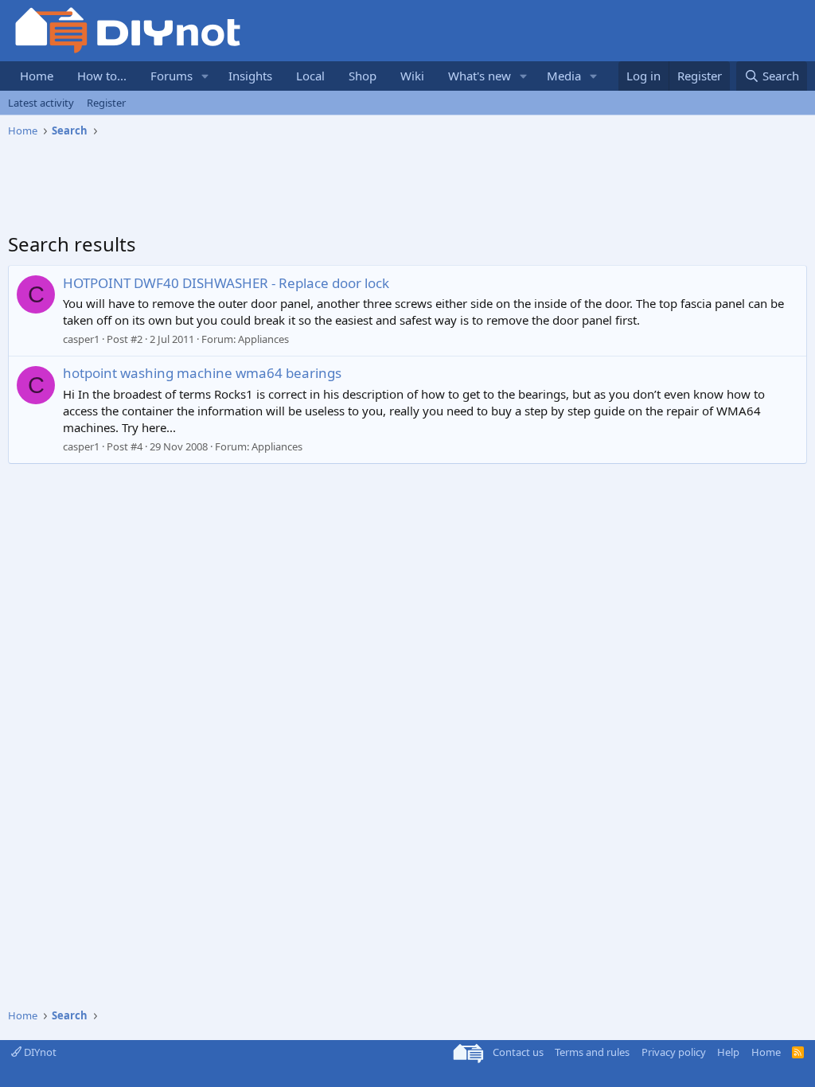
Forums (171, 76)
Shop (362, 76)
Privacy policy (673, 1052)
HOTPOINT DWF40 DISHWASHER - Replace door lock (226, 283)
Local (310, 76)
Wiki (412, 76)
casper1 (81, 339)
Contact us (518, 1052)
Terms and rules (592, 1052)
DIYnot (39, 1052)
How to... (102, 76)
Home (36, 76)
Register (106, 102)
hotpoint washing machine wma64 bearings (202, 373)
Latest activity (41, 102)
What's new (479, 76)
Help (728, 1052)
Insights (250, 76)
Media (564, 76)
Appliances (263, 339)
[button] (205, 76)
